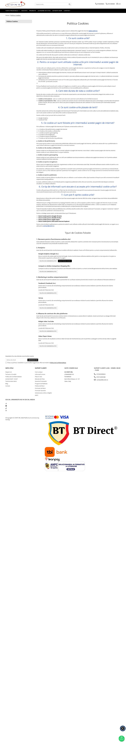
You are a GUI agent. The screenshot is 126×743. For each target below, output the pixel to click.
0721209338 (100, 377)
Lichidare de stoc (44, 11)
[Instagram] (6, 410)
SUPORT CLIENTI (41, 368)
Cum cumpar (39, 372)
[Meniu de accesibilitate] (123, 728)
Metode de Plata (40, 379)
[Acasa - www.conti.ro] (15, 4)
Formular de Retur (40, 388)
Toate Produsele (11, 11)
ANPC (36, 395)
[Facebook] (6, 403)
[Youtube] (6, 406)
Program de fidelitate (41, 384)
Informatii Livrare (40, 374)
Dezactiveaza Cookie (65, 261)
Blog (6, 384)
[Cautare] (69, 4)
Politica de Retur (39, 386)
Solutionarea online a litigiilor (43, 393)
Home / (7, 15)
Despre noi (8, 372)
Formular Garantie (40, 390)
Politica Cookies (15, 15)
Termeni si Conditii (10, 374)
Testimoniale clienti (11, 381)
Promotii (32, 11)
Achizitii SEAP (57, 11)
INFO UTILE (9, 368)
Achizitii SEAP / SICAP (11, 379)
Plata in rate (38, 377)
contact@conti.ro (102, 380)
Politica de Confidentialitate (48, 261)
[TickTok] (6, 408)
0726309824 (100, 374)
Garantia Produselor (41, 381)
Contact (67, 11)
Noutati (24, 11)
